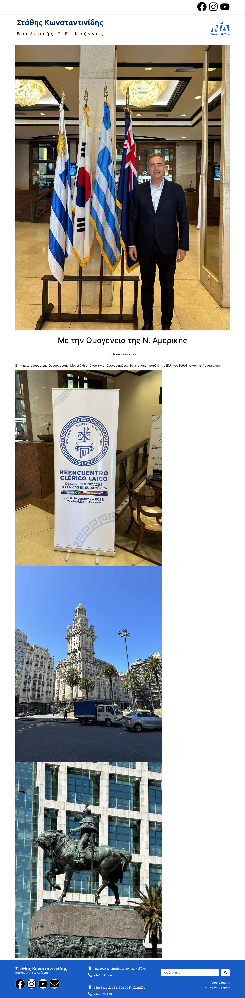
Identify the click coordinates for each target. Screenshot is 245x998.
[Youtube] (225, 6)
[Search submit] (225, 972)
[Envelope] (54, 984)
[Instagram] (213, 6)
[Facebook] (202, 6)
